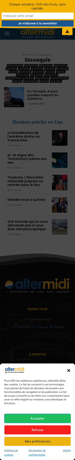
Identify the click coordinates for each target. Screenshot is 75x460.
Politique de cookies (11, 452)
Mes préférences (37, 441)
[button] (69, 370)
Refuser (38, 430)
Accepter (37, 418)
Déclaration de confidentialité (37, 452)
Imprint (67, 450)
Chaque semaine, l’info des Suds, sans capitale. (37, 6)
